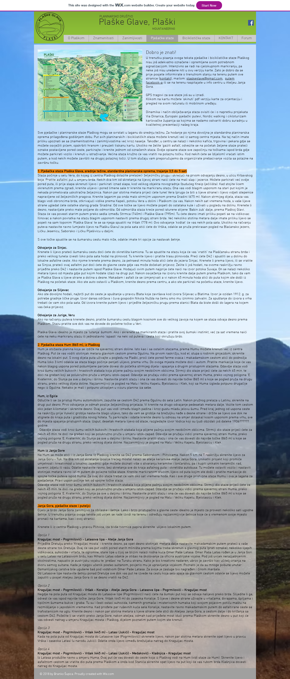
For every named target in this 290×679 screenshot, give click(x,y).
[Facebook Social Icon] (251, 23)
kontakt (165, 79)
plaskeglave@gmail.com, (204, 79)
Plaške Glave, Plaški (137, 22)
